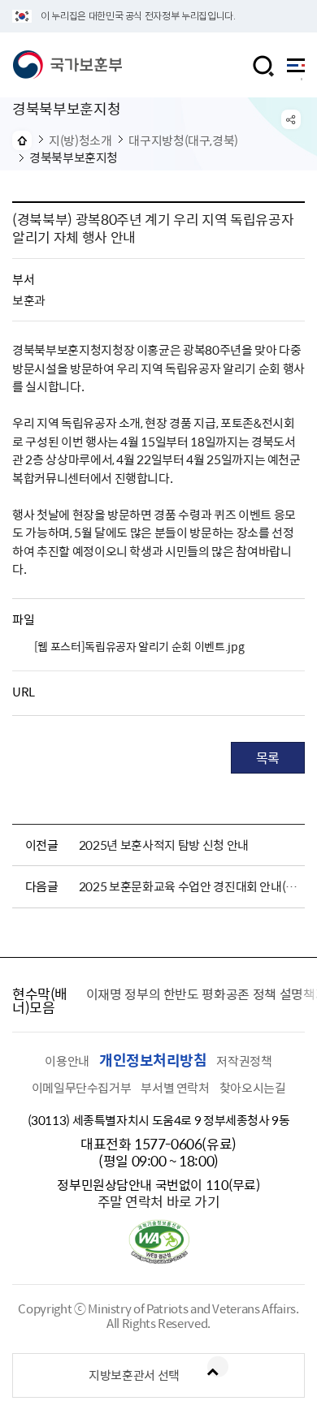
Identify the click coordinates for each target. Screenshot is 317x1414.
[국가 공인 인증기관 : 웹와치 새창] (158, 1259)
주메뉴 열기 (296, 69)
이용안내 (67, 1061)
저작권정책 (243, 1061)
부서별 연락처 (175, 1088)
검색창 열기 (263, 66)
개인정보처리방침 (152, 1060)
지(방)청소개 (80, 140)
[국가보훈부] (67, 65)
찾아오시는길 (252, 1088)
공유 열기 (291, 119)
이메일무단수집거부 (82, 1088)
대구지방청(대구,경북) (183, 140)
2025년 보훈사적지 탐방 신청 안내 (164, 845)
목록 (268, 757)
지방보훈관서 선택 (134, 1375)
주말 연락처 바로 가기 (159, 1201)
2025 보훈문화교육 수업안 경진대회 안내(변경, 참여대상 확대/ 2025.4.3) (188, 886)
